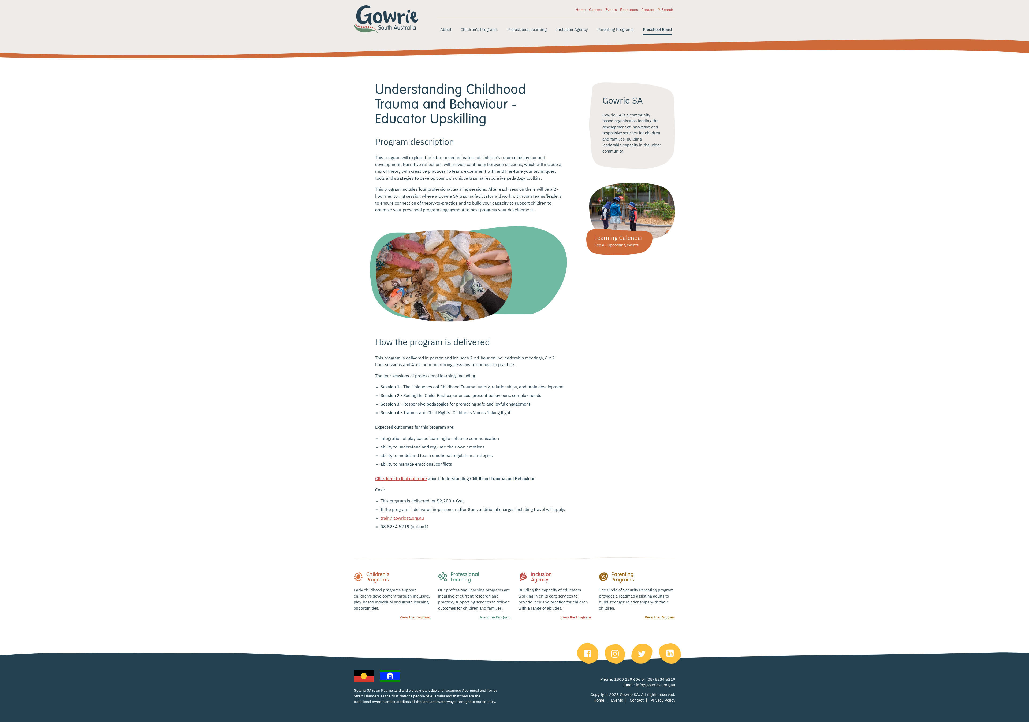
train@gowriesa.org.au (402, 518)
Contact (647, 10)
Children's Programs (479, 30)
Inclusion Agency (572, 30)
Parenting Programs (615, 30)
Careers (595, 10)
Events (611, 10)
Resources (629, 10)
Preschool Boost (657, 30)
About (445, 30)
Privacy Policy (662, 700)
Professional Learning (527, 30)
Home (581, 10)
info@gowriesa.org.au (655, 685)
